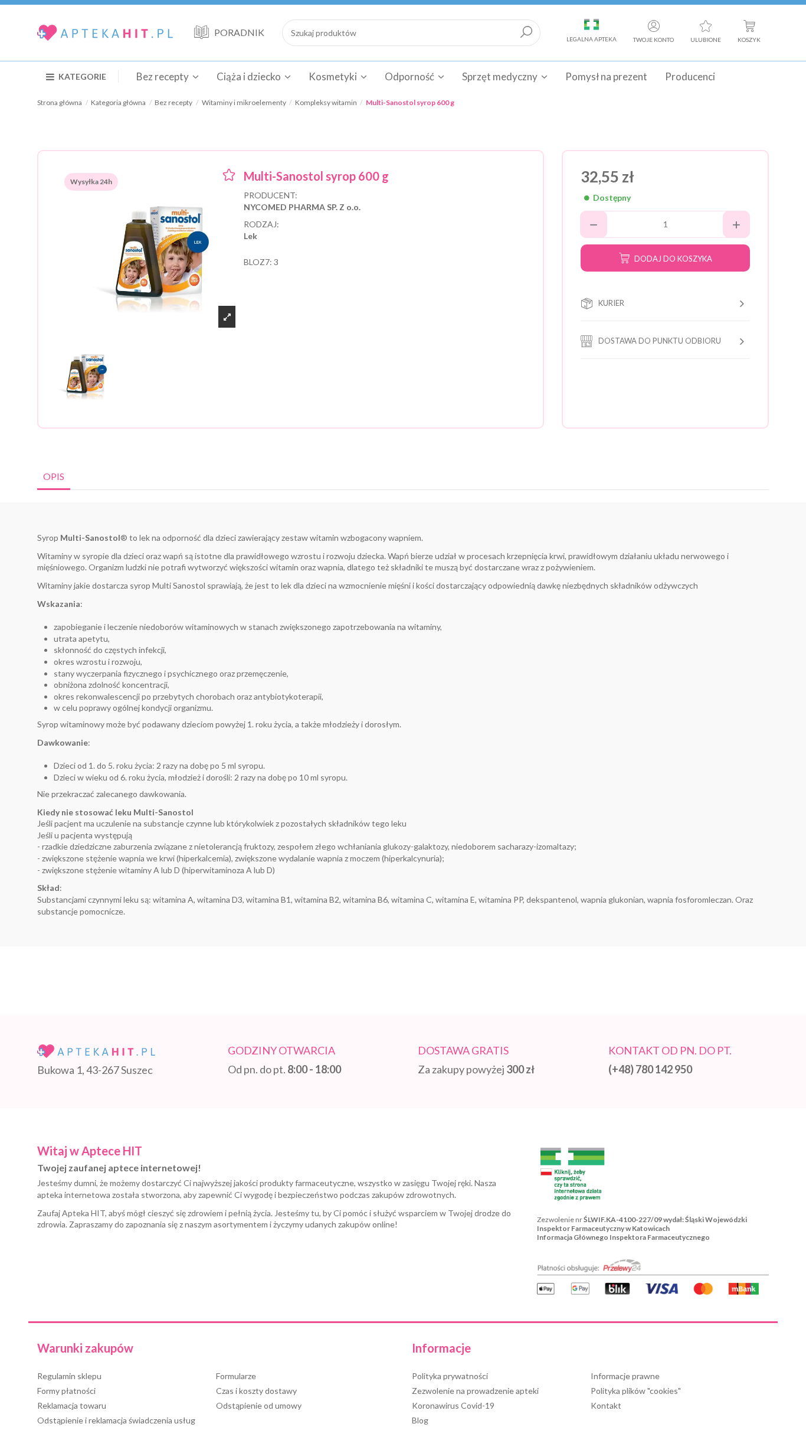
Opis (53, 476)
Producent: (270, 195)
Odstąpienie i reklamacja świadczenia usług (116, 1420)
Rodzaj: (261, 224)
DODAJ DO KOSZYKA (673, 258)
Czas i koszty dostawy (256, 1391)
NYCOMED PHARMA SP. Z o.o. (302, 207)
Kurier (611, 303)
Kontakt (606, 1405)
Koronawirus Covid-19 (453, 1405)
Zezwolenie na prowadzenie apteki (475, 1391)
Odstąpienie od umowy (259, 1405)
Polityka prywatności (450, 1376)
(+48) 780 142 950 (650, 1069)
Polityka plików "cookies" (636, 1391)
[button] (82, 76)
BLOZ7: (258, 262)
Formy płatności (66, 1391)
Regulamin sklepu (69, 1376)
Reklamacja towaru (71, 1405)
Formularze (236, 1376)
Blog (420, 1420)
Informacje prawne (625, 1376)
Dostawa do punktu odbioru (659, 340)
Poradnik (239, 32)
